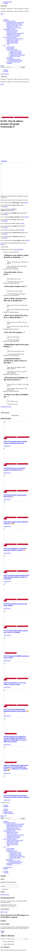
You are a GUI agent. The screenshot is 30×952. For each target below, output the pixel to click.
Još (4, 45)
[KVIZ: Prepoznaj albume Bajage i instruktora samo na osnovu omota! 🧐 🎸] (16, 697)
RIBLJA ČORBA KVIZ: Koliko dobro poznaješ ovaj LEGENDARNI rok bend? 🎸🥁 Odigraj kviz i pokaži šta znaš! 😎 (16, 768)
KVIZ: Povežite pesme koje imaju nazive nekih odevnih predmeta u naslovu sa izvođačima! (16, 577)
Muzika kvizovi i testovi (12, 26)
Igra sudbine (10, 57)
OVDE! (26, 202)
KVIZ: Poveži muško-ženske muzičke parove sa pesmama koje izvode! (15, 442)
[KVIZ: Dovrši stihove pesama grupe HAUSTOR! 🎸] (16, 482)
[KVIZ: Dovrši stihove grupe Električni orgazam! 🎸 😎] (16, 509)
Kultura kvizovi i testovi (9, 29)
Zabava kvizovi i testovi (9, 21)
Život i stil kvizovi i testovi (10, 37)
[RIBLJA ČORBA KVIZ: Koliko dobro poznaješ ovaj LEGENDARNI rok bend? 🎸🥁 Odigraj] (16, 754)
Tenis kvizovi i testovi (15, 56)
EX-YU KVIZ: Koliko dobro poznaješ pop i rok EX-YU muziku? (16, 631)
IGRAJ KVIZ (7, 446)
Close (2, 817)
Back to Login (4, 911)
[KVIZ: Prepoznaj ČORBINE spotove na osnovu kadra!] (16, 644)
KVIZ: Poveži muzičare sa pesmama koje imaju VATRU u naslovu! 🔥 (15, 549)
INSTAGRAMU (18, 249)
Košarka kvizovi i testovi (16, 53)
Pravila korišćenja (8, 811)
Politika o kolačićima (9, 813)
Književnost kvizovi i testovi (14, 34)
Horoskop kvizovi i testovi (16, 60)
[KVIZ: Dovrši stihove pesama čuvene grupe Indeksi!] (16, 591)
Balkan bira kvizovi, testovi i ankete (15, 22)
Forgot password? (5, 894)
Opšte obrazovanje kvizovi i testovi (15, 33)
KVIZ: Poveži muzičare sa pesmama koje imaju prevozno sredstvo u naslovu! (16, 796)
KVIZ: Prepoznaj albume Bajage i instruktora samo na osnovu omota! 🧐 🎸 (16, 711)
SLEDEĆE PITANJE (6, 406)
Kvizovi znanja (10, 48)
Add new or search (5, 939)
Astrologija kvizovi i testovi (13, 59)
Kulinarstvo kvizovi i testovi (13, 61)
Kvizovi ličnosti (10, 46)
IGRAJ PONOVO (5, 412)
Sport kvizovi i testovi (12, 49)
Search (23, 67)
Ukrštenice (9, 63)
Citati (8, 44)
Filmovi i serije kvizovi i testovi (14, 25)
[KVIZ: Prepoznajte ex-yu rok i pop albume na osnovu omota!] (16, 670)
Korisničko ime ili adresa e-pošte (8, 882)
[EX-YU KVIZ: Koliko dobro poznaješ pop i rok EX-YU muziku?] (16, 618)
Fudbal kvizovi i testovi (15, 52)
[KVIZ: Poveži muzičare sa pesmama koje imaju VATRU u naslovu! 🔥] (16, 536)
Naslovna (6, 19)
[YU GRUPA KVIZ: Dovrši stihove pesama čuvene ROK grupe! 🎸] (16, 455)
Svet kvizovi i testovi (12, 31)
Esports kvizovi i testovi (15, 51)
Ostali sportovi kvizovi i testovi (17, 55)
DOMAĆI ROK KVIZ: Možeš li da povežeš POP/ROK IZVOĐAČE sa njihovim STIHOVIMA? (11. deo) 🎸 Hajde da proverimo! (15, 739)
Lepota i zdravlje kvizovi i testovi (15, 38)
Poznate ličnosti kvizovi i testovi (14, 23)
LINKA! (5, 206)
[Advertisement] (15, 101)
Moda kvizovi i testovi (12, 41)
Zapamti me (5, 889)
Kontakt (6, 3)
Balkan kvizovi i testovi (12, 30)
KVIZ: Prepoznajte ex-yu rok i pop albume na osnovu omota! (15, 683)
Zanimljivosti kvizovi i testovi (14, 27)
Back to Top (4, 815)
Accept (2, 931)
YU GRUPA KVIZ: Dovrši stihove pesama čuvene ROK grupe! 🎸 (14, 469)
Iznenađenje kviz (8, 1)
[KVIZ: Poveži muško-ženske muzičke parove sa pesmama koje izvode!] (16, 428)
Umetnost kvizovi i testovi (13, 36)
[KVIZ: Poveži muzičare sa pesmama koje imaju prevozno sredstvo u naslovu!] (16, 783)
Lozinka (3, 886)
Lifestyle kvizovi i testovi (13, 40)
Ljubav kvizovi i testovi (12, 42)
